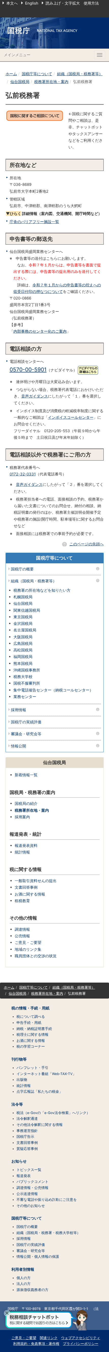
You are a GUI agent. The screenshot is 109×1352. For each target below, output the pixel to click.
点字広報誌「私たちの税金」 (39, 1091)
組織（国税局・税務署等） (80, 73)
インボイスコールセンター (71, 417)
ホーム (11, 73)
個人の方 (23, 1278)
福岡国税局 (22, 656)
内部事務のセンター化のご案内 (40, 331)
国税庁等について (37, 73)
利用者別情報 (22, 1269)
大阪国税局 (22, 636)
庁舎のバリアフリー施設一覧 (34, 221)
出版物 (21, 1080)
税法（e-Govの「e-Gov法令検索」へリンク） (53, 1113)
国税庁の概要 (22, 569)
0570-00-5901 (28, 369)
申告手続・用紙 (28, 1023)
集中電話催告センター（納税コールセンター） (53, 690)
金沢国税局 (22, 623)
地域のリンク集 (28, 949)
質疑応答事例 (27, 1149)
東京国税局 (22, 616)
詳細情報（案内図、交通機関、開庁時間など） (54, 213)
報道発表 (23, 1176)
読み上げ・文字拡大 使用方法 (72, 3)
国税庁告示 (25, 1137)
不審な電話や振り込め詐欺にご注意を (46, 1200)
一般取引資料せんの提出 (36, 880)
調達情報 (22, 929)
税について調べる (30, 1017)
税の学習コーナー (30, 1046)
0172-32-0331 (23, 474)
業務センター (24, 696)
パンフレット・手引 (32, 1068)
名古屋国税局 (24, 630)
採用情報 (18, 710)
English (31, 3)
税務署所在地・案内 (51, 81)
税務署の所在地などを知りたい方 (41, 590)
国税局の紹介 (26, 803)
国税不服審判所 (26, 683)
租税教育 (22, 900)
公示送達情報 (27, 1194)
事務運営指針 (27, 1131)
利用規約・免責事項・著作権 (36, 1344)
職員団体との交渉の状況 (36, 955)
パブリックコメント (32, 1182)
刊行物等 (19, 1059)
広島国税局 (22, 643)
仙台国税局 (19, 81)
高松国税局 (22, 650)
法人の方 (23, 1284)
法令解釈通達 (27, 1119)
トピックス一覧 (28, 1170)
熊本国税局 (22, 663)
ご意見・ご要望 (28, 942)
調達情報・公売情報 (32, 1188)
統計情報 (22, 852)
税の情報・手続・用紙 (30, 1008)
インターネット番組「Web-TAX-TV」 (46, 1074)
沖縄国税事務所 (26, 670)
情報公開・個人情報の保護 (37, 1257)
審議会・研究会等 (26, 734)
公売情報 (22, 935)
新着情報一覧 (26, 774)
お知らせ (19, 1161)
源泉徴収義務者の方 (32, 1290)
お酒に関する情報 (30, 894)
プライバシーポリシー (80, 1344)
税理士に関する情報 (32, 1034)
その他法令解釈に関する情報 (39, 1125)
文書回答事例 (26, 887)
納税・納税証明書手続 (34, 1029)
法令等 (17, 1104)
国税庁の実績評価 (26, 722)
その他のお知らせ (30, 1206)
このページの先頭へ (86, 544)
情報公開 (18, 746)
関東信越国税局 (26, 610)
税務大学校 (22, 676)
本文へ (12, 3)
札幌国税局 (22, 596)
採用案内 (22, 816)
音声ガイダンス (34, 396)
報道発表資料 (26, 845)
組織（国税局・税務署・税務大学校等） (48, 1233)
